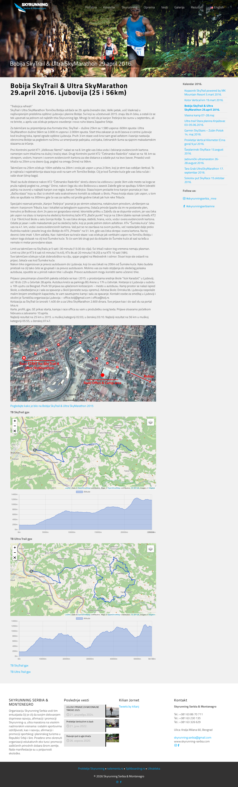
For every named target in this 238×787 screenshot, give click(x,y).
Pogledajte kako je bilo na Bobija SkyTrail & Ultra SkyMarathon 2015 (51, 406)
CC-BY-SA (135, 488)
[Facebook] (178, 745)
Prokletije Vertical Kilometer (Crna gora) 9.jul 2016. (204, 142)
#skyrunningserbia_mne (201, 198)
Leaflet (67, 488)
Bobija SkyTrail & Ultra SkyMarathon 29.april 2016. (202, 108)
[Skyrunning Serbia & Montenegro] (31, 7)
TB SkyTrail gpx (19, 665)
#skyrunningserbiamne (200, 206)
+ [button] (15, 421)
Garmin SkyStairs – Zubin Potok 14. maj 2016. (204, 132)
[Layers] (150, 422)
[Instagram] (175, 745)
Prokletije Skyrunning (91, 768)
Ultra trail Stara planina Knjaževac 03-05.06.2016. (204, 123)
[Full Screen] (14, 431)
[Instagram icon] (117, 782)
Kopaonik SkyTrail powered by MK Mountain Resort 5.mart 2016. (205, 92)
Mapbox (152, 488)
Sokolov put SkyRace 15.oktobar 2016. (204, 180)
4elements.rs (115, 768)
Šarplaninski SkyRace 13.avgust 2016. (203, 151)
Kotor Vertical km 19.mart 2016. (203, 100)
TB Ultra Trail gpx (20, 672)
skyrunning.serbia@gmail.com (192, 737)
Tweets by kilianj (129, 706)
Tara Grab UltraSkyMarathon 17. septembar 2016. (204, 170)
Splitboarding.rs (135, 768)
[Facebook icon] (120, 782)
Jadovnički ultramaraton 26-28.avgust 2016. (201, 161)
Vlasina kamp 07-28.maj (199, 115)
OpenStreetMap (84, 488)
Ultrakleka (154, 768)
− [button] (15, 426)
